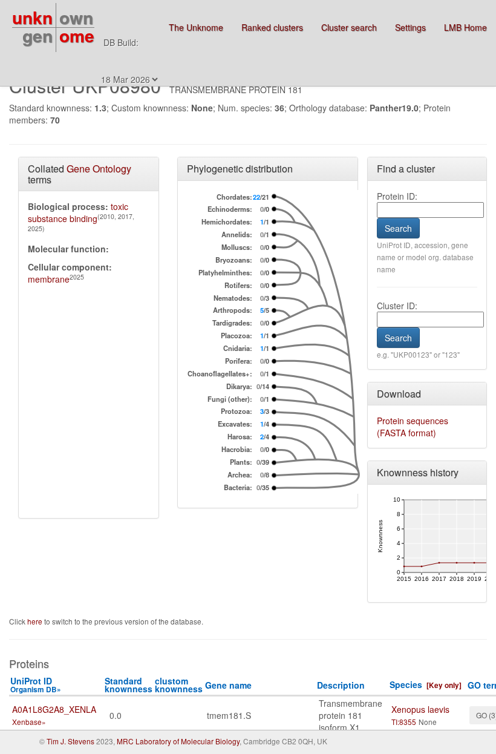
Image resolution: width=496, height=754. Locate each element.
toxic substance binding (78, 212)
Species (406, 684)
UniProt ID (35, 685)
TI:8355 (403, 721)
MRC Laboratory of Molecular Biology (178, 741)
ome (76, 35)
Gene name (228, 685)
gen (37, 35)
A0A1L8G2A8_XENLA (54, 709)
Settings (410, 27)
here (35, 621)
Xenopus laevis (420, 709)
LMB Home (465, 27)
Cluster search (349, 27)
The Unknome (196, 27)
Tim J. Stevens (70, 741)
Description (341, 685)
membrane (49, 279)
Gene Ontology (99, 168)
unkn (32, 17)
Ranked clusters (272, 27)
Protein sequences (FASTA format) (412, 427)
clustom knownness (179, 685)
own (76, 17)
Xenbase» (29, 721)
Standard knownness (128, 685)
